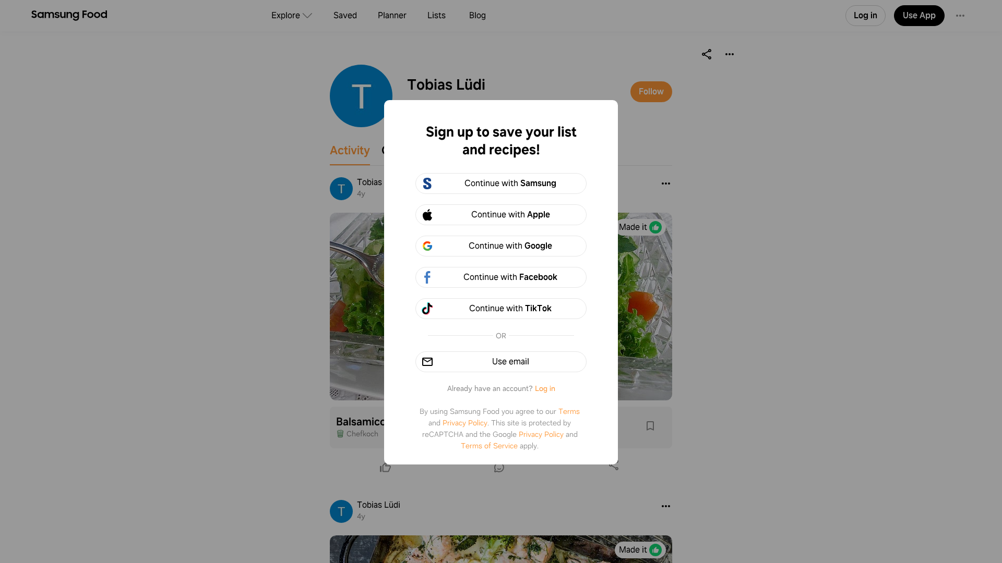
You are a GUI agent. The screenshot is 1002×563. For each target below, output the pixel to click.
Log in (545, 388)
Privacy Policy (465, 422)
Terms (569, 411)
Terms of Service (489, 445)
